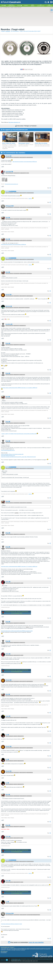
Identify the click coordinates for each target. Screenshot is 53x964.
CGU (40, 959)
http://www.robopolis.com (14, 122)
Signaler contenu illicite (19, 959)
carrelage (16, 512)
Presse (42, 959)
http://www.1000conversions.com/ (8, 455)
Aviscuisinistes (49, 5)
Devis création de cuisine (8, 143)
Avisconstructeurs (40, 5)
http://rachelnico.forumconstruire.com (11, 184)
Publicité (50, 959)
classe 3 (27, 626)
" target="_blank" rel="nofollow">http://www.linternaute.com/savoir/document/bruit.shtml (19, 433)
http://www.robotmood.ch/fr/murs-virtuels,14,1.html (11, 923)
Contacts (12, 959)
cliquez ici (30, 198)
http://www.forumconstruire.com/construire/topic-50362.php (25, 161)
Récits (11, 5)
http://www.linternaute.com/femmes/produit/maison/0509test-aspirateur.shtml (17, 630)
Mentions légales (27, 959)
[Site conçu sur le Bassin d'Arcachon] (4, 960)
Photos (19, 5)
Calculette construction (34, 959)
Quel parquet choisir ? (24, 143)
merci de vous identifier (36, 942)
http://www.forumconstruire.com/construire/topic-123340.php (13, 244)
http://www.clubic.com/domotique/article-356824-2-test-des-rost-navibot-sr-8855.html (19, 566)
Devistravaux (32, 5)
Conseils (26, 5)
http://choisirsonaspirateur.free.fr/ (8, 450)
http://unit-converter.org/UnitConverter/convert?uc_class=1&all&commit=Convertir (18, 456)
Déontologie (46, 959)
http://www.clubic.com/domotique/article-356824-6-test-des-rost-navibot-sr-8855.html (19, 387)
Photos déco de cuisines (41, 143)
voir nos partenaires (4, 952)
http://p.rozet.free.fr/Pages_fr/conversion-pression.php (12, 454)
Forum (2, 5)
